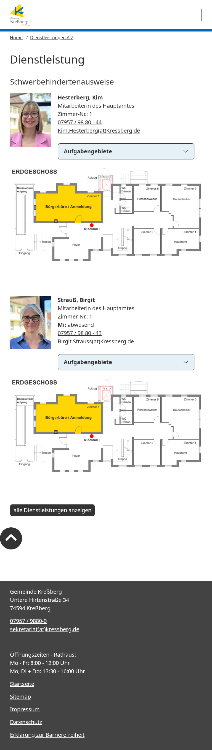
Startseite (22, 684)
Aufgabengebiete (88, 151)
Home (16, 38)
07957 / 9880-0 (28, 621)
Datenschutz (26, 722)
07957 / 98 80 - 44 (80, 122)
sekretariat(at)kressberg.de (44, 629)
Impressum (25, 709)
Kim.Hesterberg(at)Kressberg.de (99, 130)
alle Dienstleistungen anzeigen (52, 510)
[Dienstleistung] (20, 14)
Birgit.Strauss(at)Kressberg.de (96, 341)
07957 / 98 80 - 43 (80, 333)
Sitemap (20, 696)
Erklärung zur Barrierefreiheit (47, 734)
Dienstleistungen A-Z (51, 38)
